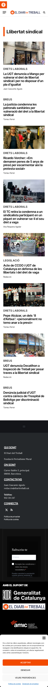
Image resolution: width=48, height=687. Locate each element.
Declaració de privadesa (30, 684)
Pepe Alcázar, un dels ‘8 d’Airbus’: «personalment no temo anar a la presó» (22, 319)
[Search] (44, 12)
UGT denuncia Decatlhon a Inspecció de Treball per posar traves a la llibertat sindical (23, 369)
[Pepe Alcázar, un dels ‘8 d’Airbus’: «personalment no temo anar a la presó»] (24, 294)
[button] (3, 4)
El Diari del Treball (13, 453)
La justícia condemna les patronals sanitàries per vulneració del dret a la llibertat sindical (24, 110)
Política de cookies (14, 684)
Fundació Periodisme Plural (17, 459)
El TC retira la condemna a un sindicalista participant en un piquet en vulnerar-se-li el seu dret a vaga (23, 217)
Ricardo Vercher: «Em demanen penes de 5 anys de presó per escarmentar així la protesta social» (23, 163)
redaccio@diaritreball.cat (16, 488)
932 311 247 (9, 497)
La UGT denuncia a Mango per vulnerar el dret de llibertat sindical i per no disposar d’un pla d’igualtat (23, 79)
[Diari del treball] (25, 12)
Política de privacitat (12, 516)
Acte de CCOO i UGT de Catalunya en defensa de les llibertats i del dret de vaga (22, 269)
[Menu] (4, 12)
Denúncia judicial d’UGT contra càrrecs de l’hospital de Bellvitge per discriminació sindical (23, 398)
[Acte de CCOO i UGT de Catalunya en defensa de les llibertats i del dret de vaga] (24, 244)
